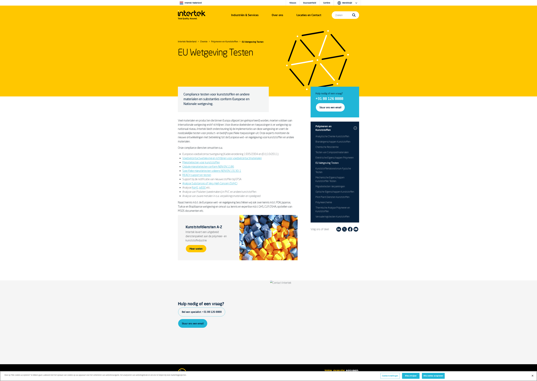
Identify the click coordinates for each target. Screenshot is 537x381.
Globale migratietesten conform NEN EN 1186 (208, 166)
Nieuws (292, 3)
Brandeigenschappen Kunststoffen (332, 141)
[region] (268, 376)
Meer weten (196, 248)
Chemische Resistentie (326, 146)
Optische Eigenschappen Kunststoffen (334, 191)
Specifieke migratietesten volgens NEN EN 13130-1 (211, 170)
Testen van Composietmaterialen (332, 152)
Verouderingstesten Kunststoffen (332, 216)
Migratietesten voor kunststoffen (201, 162)
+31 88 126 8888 (329, 98)
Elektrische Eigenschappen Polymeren (334, 157)
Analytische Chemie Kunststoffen (332, 136)
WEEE (202, 187)
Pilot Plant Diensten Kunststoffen (332, 196)
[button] (245, 15)
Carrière (326, 3)
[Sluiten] (532, 376)
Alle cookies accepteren (433, 376)
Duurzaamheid (309, 3)
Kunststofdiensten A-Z (204, 227)
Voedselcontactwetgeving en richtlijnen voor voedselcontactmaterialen (222, 158)
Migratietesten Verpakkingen (330, 186)
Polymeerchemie (323, 202)
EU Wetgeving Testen (327, 163)
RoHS (195, 187)
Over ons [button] (277, 15)
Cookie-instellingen (390, 376)
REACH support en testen (196, 175)
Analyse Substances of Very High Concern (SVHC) (209, 183)
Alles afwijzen (411, 376)
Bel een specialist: (202, 311)
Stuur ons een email (330, 107)
